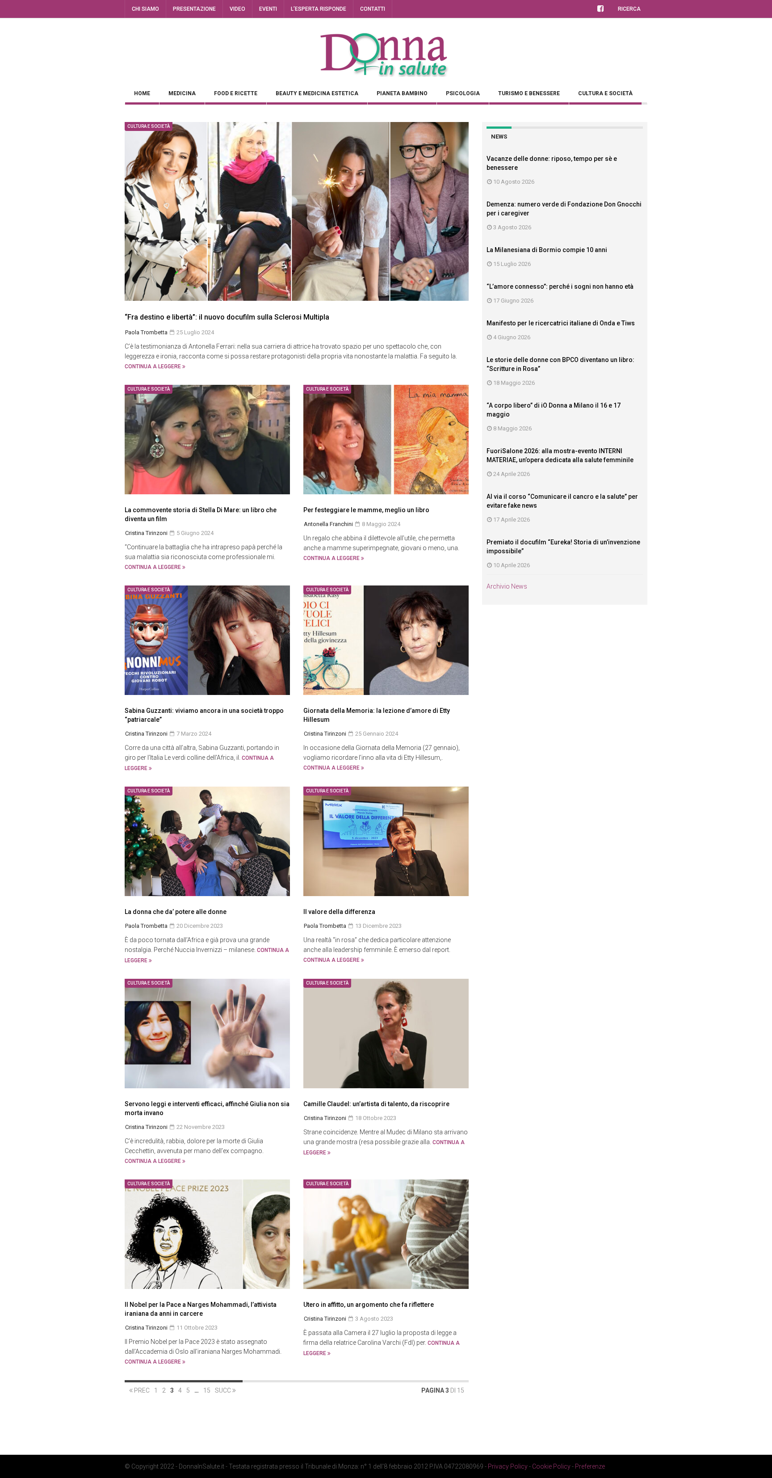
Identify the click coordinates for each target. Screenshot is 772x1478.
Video (237, 9)
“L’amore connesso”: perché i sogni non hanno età (560, 286)
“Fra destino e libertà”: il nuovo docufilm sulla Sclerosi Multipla (227, 317)
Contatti (372, 9)
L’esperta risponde (318, 9)
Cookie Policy (551, 1466)
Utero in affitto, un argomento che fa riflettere (376, 1304)
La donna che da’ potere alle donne (176, 911)
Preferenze (590, 1466)
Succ (223, 1390)
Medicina (182, 93)
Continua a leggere (153, 366)
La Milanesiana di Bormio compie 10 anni (547, 249)
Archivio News (507, 586)
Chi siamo (145, 9)
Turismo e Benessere (529, 93)
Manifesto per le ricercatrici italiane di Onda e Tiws (561, 323)
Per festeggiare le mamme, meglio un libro (366, 510)
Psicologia (463, 93)
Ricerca (629, 9)
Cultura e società (605, 93)
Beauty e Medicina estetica (317, 93)
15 (206, 1390)
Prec (141, 1390)
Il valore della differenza (339, 911)
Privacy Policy (508, 1466)
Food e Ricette (235, 93)
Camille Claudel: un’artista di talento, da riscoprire (376, 1103)
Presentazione (194, 9)
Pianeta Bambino (402, 93)
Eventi (268, 9)
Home (142, 93)
